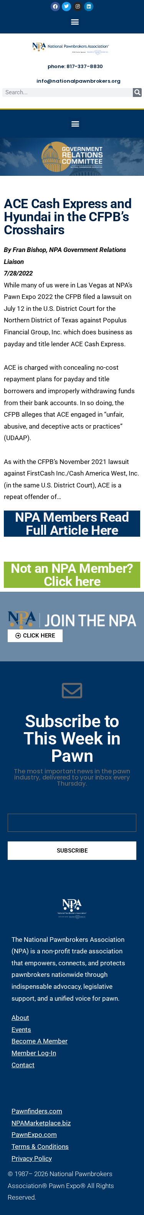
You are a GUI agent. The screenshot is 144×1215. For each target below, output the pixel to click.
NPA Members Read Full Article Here (72, 523)
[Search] (137, 92)
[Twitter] (66, 6)
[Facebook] (55, 6)
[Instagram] (77, 6)
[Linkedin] (88, 6)
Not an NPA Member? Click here (72, 575)
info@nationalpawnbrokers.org (78, 81)
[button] (74, 21)
